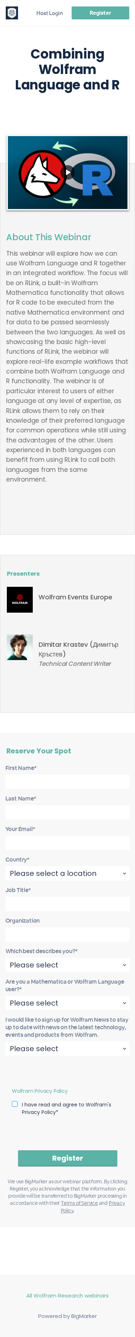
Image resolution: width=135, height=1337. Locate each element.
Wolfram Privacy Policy (40, 1091)
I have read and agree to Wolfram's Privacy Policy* (66, 1108)
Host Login (49, 13)
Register (100, 12)
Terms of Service (79, 1203)
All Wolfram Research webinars (67, 1295)
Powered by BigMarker (67, 1316)
